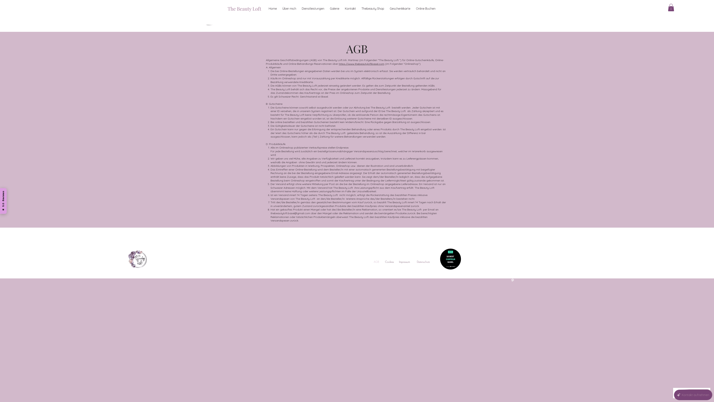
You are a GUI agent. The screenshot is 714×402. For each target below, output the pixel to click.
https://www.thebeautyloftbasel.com (361, 64)
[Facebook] (513, 243)
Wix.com (118, 292)
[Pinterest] (513, 280)
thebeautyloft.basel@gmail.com (290, 213)
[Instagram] (513, 268)
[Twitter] (513, 256)
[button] (671, 7)
